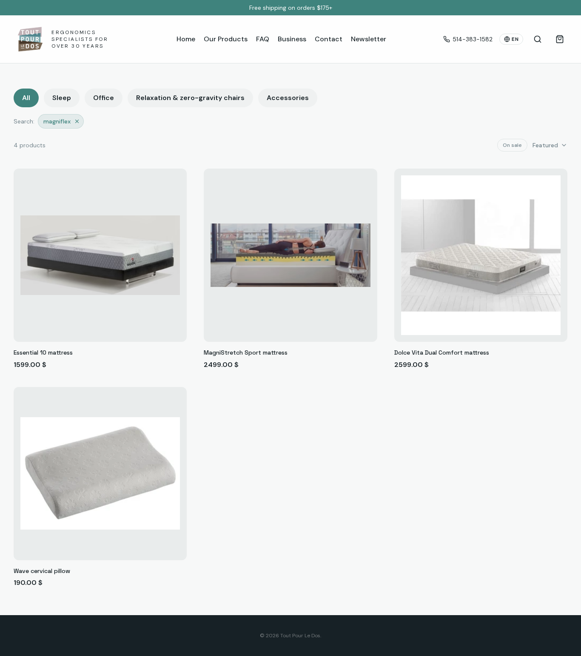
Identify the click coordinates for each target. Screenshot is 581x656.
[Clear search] (77, 121)
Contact (328, 38)
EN (515, 39)
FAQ (262, 38)
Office (103, 97)
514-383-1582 (473, 39)
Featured (545, 145)
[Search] (537, 39)
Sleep (61, 97)
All (26, 97)
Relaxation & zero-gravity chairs (190, 97)
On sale (512, 145)
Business (292, 38)
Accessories (288, 97)
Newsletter (368, 38)
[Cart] (559, 39)
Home (186, 38)
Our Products (226, 38)
